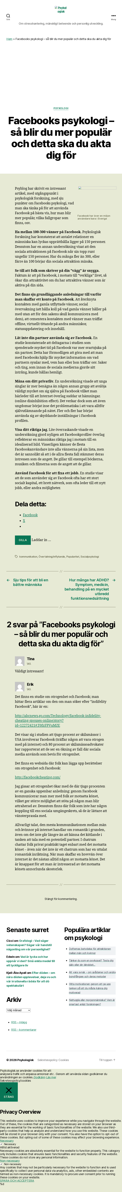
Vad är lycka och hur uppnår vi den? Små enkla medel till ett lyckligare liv (30, 961)
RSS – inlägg (19, 1022)
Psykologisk (25, 1060)
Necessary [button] (7, 1140)
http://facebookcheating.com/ (37, 777)
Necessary (10, 1144)
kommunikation (28, 556)
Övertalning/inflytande (52, 556)
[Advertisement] (61, 64)
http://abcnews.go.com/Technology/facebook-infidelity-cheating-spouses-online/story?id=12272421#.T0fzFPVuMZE (58, 721)
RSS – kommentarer (23, 1029)
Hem (9, 39)
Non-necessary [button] (10, 1160)
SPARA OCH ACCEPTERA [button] (17, 1180)
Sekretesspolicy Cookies (53, 1060)
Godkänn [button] (39, 1077)
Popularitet (72, 556)
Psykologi (61, 108)
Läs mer (51, 1077)
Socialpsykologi (90, 556)
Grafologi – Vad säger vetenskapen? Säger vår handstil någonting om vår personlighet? (29, 945)
